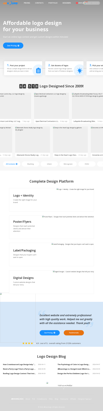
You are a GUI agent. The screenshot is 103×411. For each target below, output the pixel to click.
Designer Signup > (85, 399)
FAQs (51, 399)
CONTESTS (39, 3)
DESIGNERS (67, 3)
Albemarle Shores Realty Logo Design (28, 155)
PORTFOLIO (53, 3)
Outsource (64, 399)
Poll (33, 399)
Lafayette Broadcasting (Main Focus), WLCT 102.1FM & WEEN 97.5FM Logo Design (84, 121)
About (27, 399)
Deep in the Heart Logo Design (66, 155)
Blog (56, 399)
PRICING (27, 3)
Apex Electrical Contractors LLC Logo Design (47, 121)
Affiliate (73, 399)
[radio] (23, 343)
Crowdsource (42, 399)
